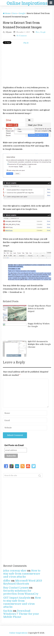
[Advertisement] (25, 65)
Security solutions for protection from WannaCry (20, 592)
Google (22, 13)
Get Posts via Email (14, 445)
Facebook (6, 466)
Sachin (7, 610)
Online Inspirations (18, 633)
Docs (14, 13)
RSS (22, 466)
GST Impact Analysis (16, 597)
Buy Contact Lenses (15, 587)
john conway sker (14, 570)
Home (8, 13)
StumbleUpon (28, 466)
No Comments (22, 35)
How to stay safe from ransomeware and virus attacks (21, 573)
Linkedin (17, 466)
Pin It (25, 43)
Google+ (11, 466)
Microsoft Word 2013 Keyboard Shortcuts (22, 582)
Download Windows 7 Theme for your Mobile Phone (21, 613)
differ (6, 580)
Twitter (33, 466)
